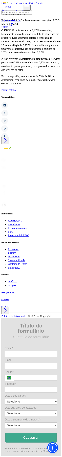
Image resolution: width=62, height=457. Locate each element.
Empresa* (10, 383)
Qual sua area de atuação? (20, 407)
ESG (10, 231)
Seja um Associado (11, 20)
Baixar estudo (8, 90)
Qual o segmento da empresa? (23, 419)
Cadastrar (31, 437)
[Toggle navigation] (27, 8)
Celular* (9, 372)
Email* (8, 360)
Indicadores (14, 267)
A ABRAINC (15, 220)
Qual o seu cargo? (15, 395)
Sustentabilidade (16, 260)
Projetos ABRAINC (18, 235)
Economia (13, 249)
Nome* (9, 348)
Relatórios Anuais (17, 228)
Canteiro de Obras (17, 263)
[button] (52, 447)
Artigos (12, 285)
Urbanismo (14, 256)
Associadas (14, 224)
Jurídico (12, 252)
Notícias (12, 281)
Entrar (7, 27)
